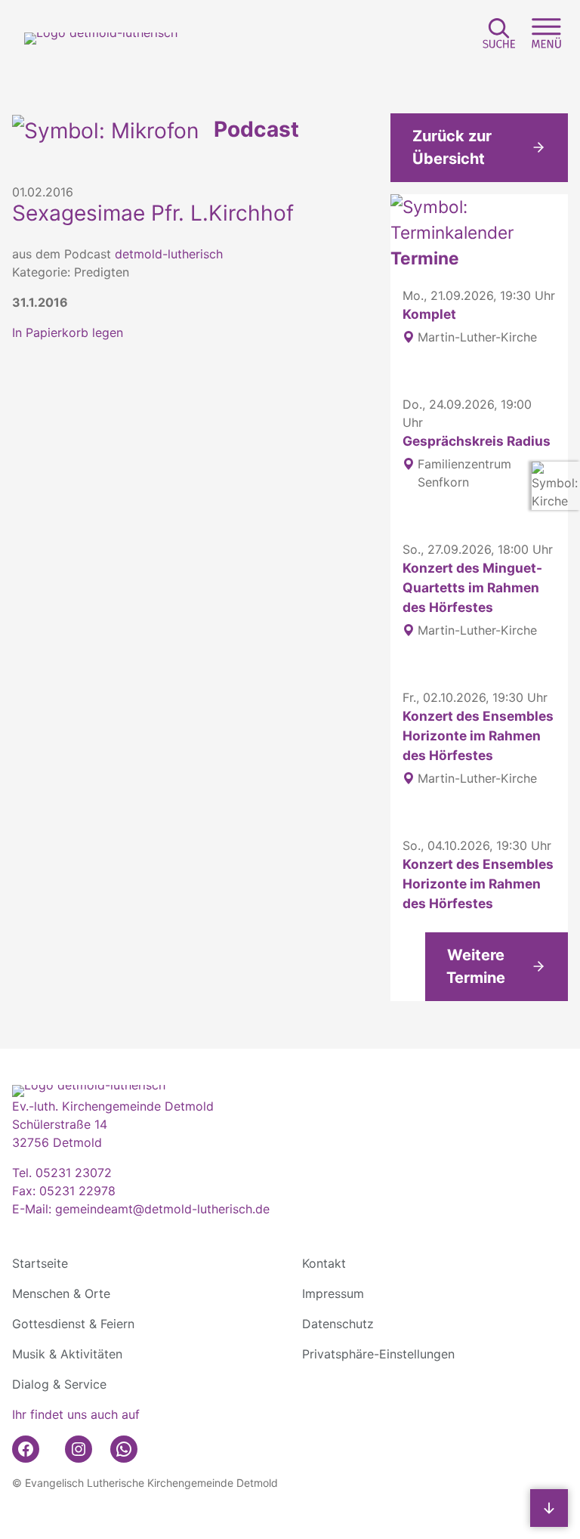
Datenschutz (338, 1323)
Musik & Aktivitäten (67, 1353)
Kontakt (324, 1263)
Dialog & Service (59, 1384)
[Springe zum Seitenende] (549, 1508)
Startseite (40, 1263)
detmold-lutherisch (169, 253)
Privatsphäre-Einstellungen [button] (378, 1353)
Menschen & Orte (61, 1293)
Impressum (333, 1293)
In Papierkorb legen (67, 332)
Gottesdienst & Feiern (73, 1323)
